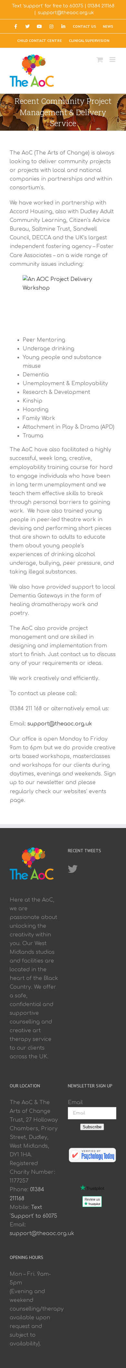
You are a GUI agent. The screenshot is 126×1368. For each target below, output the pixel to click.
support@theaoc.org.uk (66, 12)
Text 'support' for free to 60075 (47, 6)
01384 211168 (101, 6)
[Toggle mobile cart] (100, 59)
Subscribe (92, 1126)
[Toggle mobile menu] (113, 59)
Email (75, 1102)
